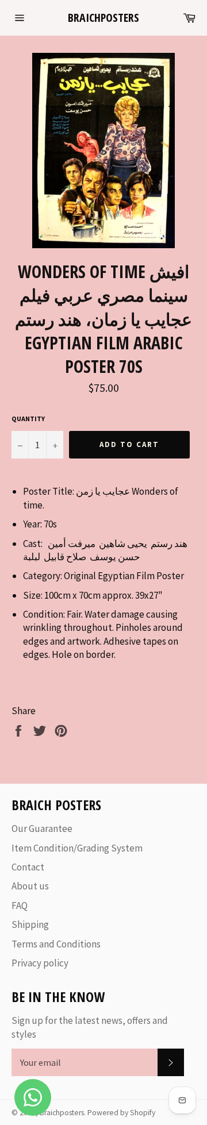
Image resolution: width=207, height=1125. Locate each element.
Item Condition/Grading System (77, 848)
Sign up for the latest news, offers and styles (90, 1027)
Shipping (30, 924)
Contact (28, 867)
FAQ (20, 905)
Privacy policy (40, 963)
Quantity (28, 418)
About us (30, 886)
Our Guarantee (42, 828)
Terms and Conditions (56, 944)
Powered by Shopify (121, 1113)
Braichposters (103, 17)
